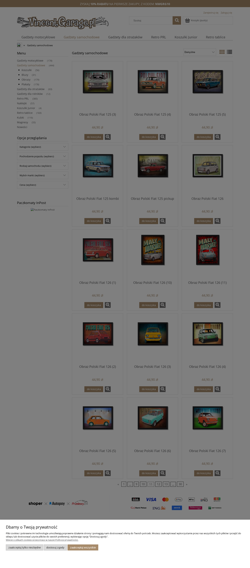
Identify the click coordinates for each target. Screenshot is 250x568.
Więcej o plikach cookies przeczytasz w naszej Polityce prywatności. (42, 540)
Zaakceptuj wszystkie (83, 547)
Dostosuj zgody (55, 547)
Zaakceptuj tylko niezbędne (24, 547)
